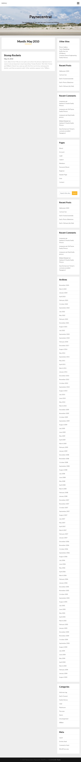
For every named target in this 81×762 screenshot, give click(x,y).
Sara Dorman (63, 129)
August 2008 (63, 470)
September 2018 (64, 338)
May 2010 (62, 402)
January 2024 (63, 293)
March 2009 (62, 443)
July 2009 (62, 428)
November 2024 (64, 285)
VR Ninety (62, 53)
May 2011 (62, 360)
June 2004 (62, 654)
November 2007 (64, 504)
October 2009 (63, 417)
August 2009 (63, 424)
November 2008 (64, 458)
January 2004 (63, 673)
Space (61, 715)
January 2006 (63, 583)
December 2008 (64, 455)
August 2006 (63, 556)
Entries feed (63, 741)
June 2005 (62, 609)
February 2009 (63, 447)
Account (62, 152)
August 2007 (63, 515)
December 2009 (64, 409)
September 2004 (64, 643)
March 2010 (62, 406)
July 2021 (62, 330)
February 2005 (63, 624)
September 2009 (64, 421)
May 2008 (62, 481)
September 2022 (64, 308)
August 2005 (63, 602)
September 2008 (64, 466)
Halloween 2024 (64, 71)
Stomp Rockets (12, 55)
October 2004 (63, 639)
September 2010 (64, 387)
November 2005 (64, 590)
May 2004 (62, 658)
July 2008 (62, 473)
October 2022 (63, 304)
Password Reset (64, 167)
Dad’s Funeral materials (66, 78)
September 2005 (64, 598)
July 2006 (62, 560)
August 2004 (63, 647)
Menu (4, 3)
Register (62, 171)
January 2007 (63, 538)
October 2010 (63, 383)
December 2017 (64, 345)
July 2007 (62, 519)
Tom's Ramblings (64, 49)
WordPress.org (64, 749)
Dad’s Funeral (63, 696)
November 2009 (64, 413)
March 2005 (62, 620)
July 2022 (62, 311)
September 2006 (64, 553)
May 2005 (62, 613)
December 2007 (64, 500)
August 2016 (63, 349)
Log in (61, 737)
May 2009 (62, 436)
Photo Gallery (63, 47)
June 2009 (62, 432)
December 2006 (64, 541)
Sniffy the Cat (63, 51)
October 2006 (63, 549)
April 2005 (62, 617)
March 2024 (62, 289)
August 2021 (63, 326)
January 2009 (63, 451)
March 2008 (62, 489)
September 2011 (64, 357)
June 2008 (62, 477)
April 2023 (62, 296)
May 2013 (62, 353)
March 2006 (62, 575)
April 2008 (62, 485)
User (60, 178)
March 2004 (62, 666)
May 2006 (62, 568)
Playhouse (62, 707)
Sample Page (63, 174)
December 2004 (64, 632)
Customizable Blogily (55, 760)
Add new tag (63, 692)
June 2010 (62, 398)
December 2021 (64, 323)
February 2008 (63, 492)
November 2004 (64, 636)
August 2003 (63, 677)
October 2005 (63, 594)
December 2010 (64, 375)
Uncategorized (63, 719)
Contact (61, 182)
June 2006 (62, 564)
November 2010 (64, 379)
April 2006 (62, 571)
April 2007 (62, 526)
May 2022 (62, 315)
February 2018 (63, 342)
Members (62, 163)
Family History (63, 57)
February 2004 (63, 669)
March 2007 (62, 530)
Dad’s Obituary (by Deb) (66, 86)
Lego (60, 703)
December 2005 (64, 587)
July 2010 (62, 394)
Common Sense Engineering (68, 55)
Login (61, 156)
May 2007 (62, 522)
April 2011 (62, 364)
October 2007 (63, 507)
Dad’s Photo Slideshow (66, 82)
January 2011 (63, 372)
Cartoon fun (63, 75)
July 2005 (62, 605)
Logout (61, 159)
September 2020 (64, 334)
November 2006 (64, 545)
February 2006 (63, 579)
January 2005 (63, 628)
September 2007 (64, 511)
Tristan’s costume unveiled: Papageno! (66, 131)
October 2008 (63, 462)
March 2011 (62, 368)
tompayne (62, 101)
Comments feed (64, 745)
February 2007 (63, 534)
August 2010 (63, 391)
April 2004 (62, 662)
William (61, 722)
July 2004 (62, 651)
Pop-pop (62, 711)
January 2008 (63, 496)
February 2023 (63, 300)
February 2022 (63, 319)
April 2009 (62, 440)
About (61, 148)
